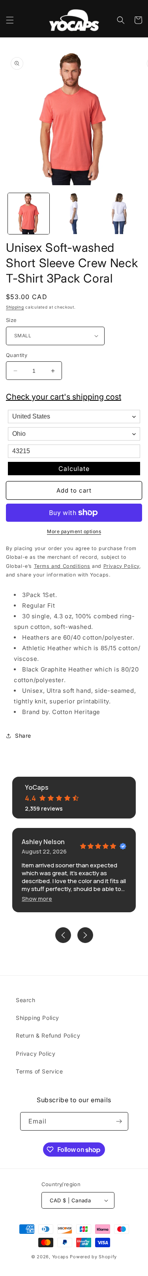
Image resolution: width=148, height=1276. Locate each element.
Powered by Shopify (93, 1256)
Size (11, 320)
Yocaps (60, 1256)
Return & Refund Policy (48, 1035)
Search (26, 1000)
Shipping (15, 307)
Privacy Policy (35, 1053)
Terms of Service (39, 1071)
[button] (10, 20)
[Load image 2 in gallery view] (74, 213)
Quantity (16, 355)
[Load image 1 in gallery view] (28, 213)
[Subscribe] (119, 1121)
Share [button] (23, 735)
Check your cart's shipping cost (63, 397)
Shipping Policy (37, 1017)
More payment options (74, 531)
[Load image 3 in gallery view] (119, 213)
